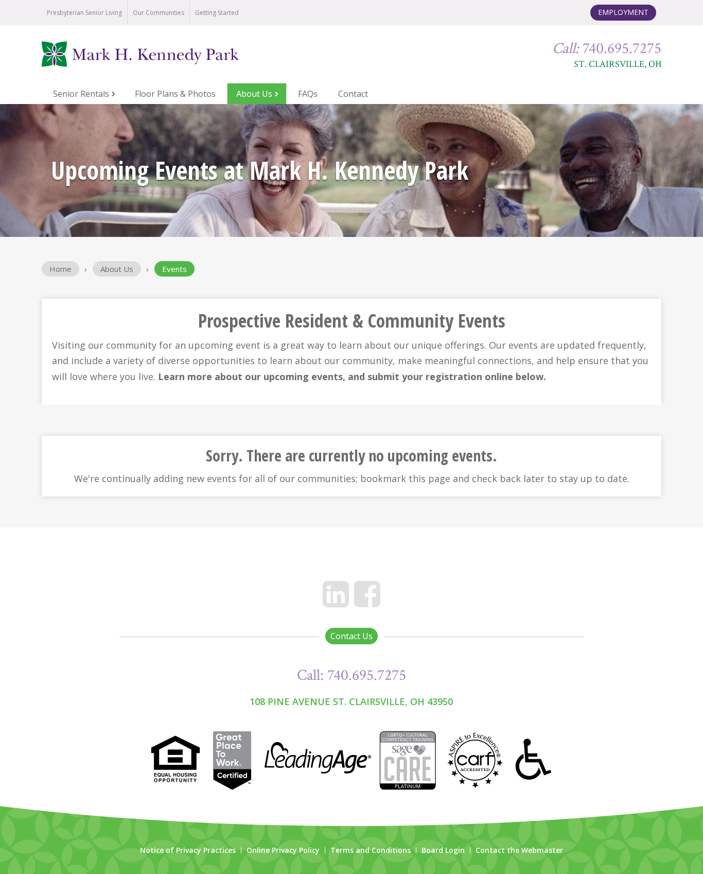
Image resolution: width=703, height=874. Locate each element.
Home (60, 269)
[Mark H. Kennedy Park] (166, 54)
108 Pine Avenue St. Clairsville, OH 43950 (351, 701)
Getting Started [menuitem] (217, 12)
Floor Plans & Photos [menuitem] (175, 93)
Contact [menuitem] (353, 93)
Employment (623, 12)
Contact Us (351, 636)
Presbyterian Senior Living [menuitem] (84, 12)
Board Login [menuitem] (443, 850)
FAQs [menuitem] (308, 93)
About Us (116, 269)
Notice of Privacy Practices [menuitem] (188, 850)
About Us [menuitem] (254, 93)
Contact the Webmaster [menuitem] (519, 850)
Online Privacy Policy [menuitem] (283, 850)
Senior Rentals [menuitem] (81, 93)
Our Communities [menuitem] (158, 12)
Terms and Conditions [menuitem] (370, 850)
